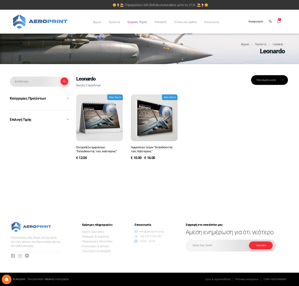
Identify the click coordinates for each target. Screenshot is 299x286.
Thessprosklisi (35, 279)
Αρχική (245, 44)
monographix (62, 279)
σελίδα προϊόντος (90, 158)
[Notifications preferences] (6, 279)
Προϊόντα (260, 44)
